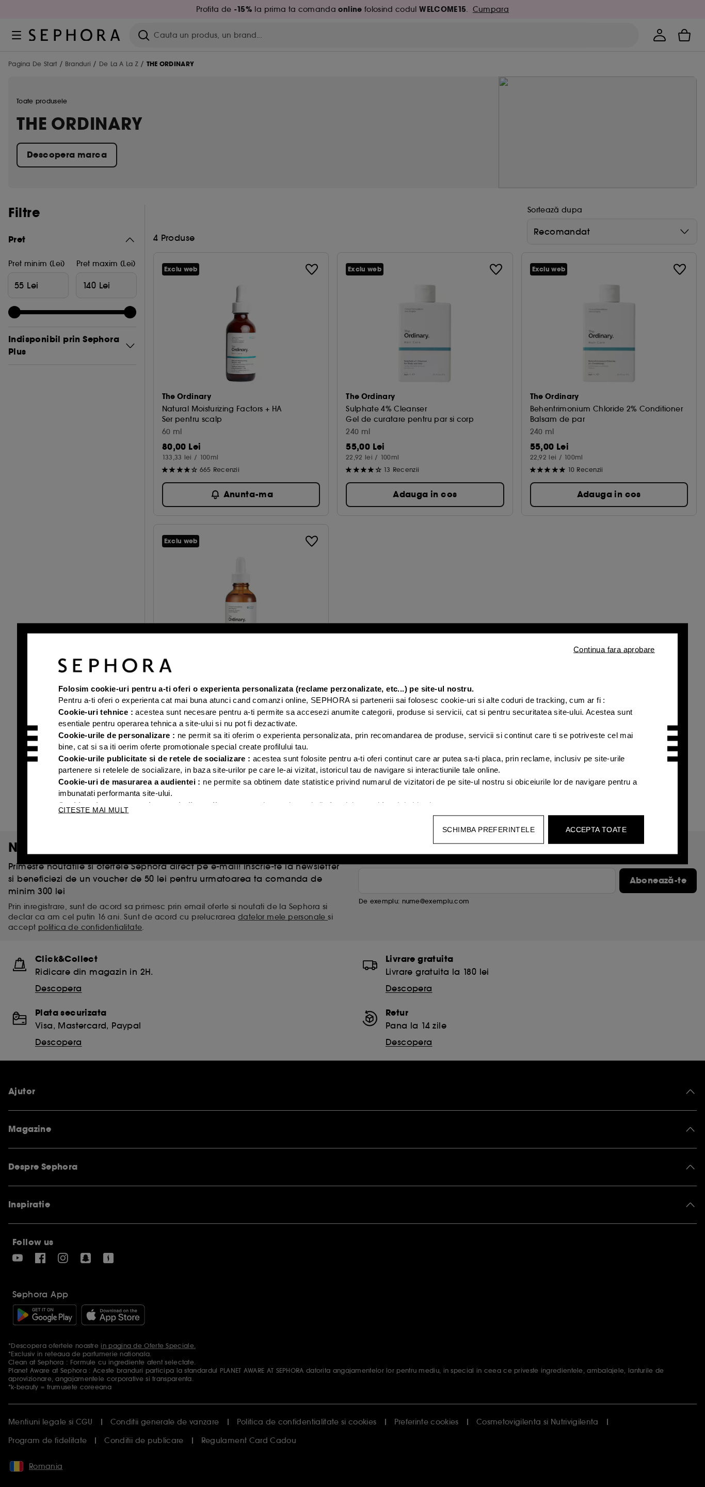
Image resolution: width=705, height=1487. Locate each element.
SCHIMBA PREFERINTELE (488, 829)
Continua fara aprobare (614, 649)
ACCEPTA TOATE (596, 829)
